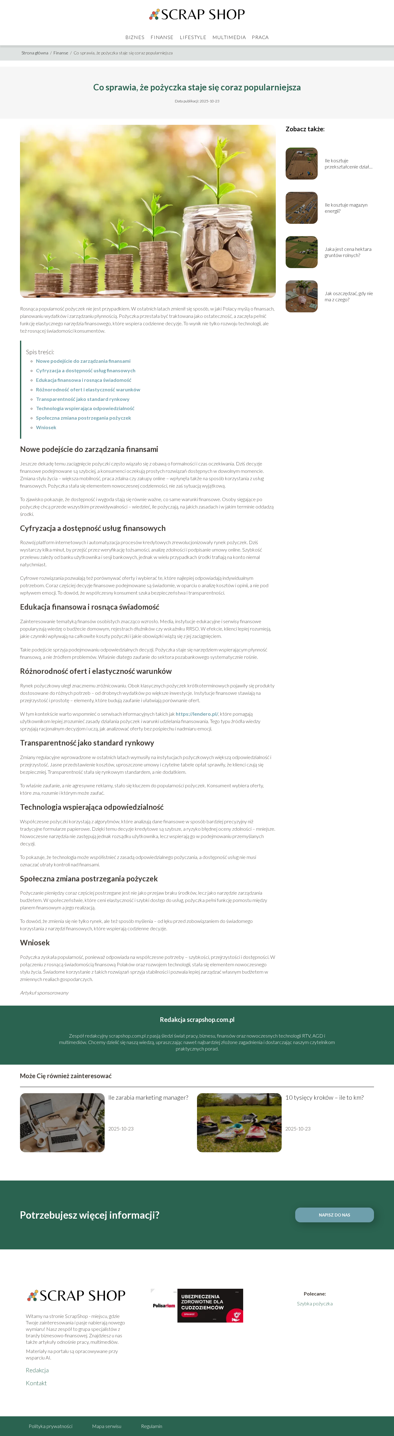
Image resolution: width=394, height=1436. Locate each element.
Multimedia (229, 37)
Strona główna (35, 52)
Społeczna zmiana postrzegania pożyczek (83, 418)
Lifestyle (193, 37)
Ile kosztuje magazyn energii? (346, 208)
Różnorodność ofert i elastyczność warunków (88, 389)
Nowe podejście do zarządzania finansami (83, 361)
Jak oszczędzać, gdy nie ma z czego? (349, 296)
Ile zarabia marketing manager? (148, 1097)
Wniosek (46, 427)
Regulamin (151, 1426)
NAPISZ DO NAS (334, 1214)
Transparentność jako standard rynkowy (83, 399)
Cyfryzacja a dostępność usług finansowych (85, 370)
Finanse (162, 37)
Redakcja (37, 1370)
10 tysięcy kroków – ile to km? (324, 1097)
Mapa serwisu (106, 1426)
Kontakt (36, 1383)
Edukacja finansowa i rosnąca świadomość (83, 380)
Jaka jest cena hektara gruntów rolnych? (348, 252)
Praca (260, 37)
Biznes (134, 37)
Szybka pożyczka (315, 1303)
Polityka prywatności (50, 1426)
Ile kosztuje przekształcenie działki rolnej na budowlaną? (348, 163)
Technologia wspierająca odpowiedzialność (85, 408)
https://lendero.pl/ (196, 714)
